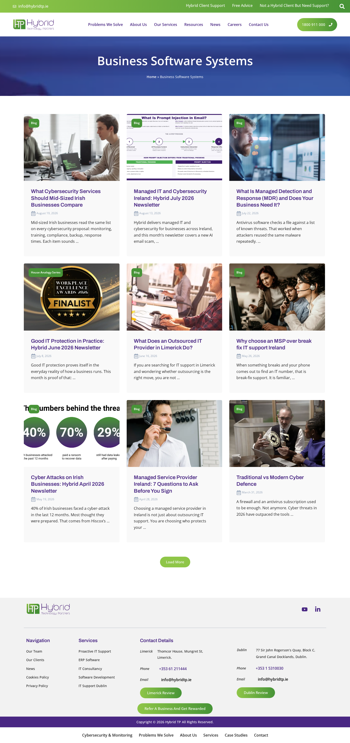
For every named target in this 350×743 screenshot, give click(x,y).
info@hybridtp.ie (176, 679)
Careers (235, 24)
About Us (138, 24)
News (215, 24)
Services (210, 735)
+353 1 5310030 (269, 668)
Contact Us (259, 24)
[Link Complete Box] (72, 185)
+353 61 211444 (173, 668)
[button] (342, 6)
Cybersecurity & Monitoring (107, 735)
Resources (193, 24)
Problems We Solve (105, 24)
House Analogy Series (45, 272)
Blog (34, 123)
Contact (261, 735)
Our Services (165, 24)
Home (151, 76)
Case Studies (236, 735)
